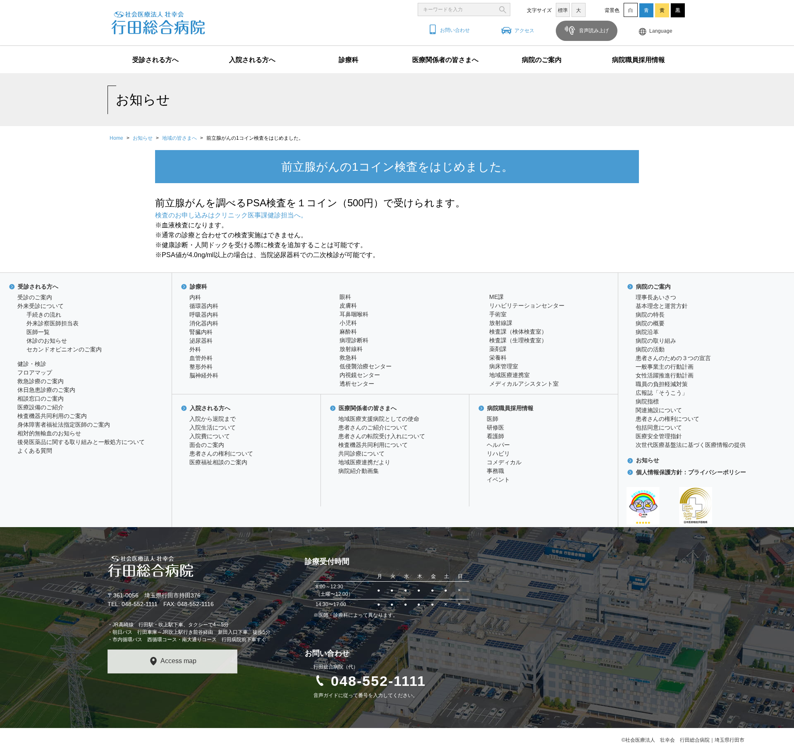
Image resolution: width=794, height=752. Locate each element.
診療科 (349, 59)
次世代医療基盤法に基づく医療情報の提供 (691, 445)
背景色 (612, 10)
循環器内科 (203, 306)
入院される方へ (252, 59)
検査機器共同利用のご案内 (52, 416)
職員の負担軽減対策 (662, 384)
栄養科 (498, 357)
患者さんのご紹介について (373, 427)
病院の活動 (650, 349)
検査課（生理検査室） (518, 340)
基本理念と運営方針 (662, 306)
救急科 (348, 357)
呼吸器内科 (203, 314)
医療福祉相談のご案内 (218, 462)
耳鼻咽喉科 (354, 314)
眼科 (345, 297)
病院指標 (647, 401)
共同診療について (361, 453)
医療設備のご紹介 (40, 407)
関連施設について (659, 410)
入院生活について (212, 427)
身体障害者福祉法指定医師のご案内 (63, 424)
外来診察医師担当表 (52, 323)
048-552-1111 (378, 681)
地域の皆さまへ (179, 138)
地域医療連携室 (509, 375)
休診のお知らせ (46, 340)
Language (660, 31)
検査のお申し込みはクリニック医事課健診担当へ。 (231, 215)
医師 (492, 418)
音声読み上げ (593, 30)
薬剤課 (498, 349)
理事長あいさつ (656, 297)
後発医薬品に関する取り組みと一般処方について (81, 442)
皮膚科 (348, 305)
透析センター (357, 383)
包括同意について (659, 427)
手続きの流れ (43, 314)
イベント (498, 479)
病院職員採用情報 (638, 59)
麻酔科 (348, 331)
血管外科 (201, 358)
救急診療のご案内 (40, 381)
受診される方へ (155, 59)
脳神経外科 (203, 375)
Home (116, 138)
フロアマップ (34, 372)
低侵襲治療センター (366, 366)
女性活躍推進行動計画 (665, 375)
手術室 (498, 314)
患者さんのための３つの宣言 (673, 358)
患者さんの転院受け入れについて (381, 436)
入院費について (209, 436)
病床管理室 (503, 366)
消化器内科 (203, 323)
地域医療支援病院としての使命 (378, 418)
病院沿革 (647, 332)
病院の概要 (650, 323)
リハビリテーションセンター (526, 305)
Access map (178, 660)
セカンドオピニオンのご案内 (64, 349)
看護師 (495, 436)
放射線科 (351, 349)
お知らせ (143, 138)
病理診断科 (354, 340)
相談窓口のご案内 (40, 398)
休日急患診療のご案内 (46, 390)
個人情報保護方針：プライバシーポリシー (691, 472)
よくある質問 (34, 450)
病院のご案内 (542, 59)
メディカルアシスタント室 (524, 383)
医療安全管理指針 (659, 436)
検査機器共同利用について (373, 445)
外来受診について (40, 306)
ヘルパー (498, 445)
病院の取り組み (656, 340)
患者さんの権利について (221, 453)
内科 (195, 297)
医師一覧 (38, 332)
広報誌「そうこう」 (662, 392)
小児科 (348, 323)
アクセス (524, 30)
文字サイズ (539, 10)
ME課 (496, 297)
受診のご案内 (34, 297)
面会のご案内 (206, 445)
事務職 (495, 471)
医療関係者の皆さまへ (445, 59)
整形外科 (201, 366)
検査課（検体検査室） (518, 331)
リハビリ (498, 453)
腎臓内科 (201, 332)
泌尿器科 (201, 340)
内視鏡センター (360, 375)
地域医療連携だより (364, 462)
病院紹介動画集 (358, 471)
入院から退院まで (212, 418)
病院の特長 (650, 314)
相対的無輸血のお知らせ (49, 433)
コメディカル (504, 462)
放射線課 (500, 323)
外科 (195, 349)
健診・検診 (31, 363)
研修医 (495, 427)
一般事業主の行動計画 (665, 366)
